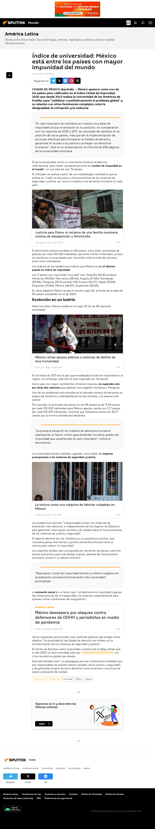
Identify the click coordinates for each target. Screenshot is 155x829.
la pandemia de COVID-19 (97, 652)
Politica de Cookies (115, 794)
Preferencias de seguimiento (58, 798)
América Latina (44, 607)
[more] (118, 242)
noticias (88, 679)
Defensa (60, 768)
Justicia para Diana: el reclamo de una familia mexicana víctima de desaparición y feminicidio (76, 234)
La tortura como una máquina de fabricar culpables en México (75, 506)
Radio (87, 768)
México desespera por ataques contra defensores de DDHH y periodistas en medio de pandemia (77, 617)
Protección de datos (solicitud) (18, 798)
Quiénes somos (10, 794)
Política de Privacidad (91, 794)
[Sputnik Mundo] (15, 25)
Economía (47, 768)
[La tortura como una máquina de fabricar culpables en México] (77, 481)
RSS (39, 798)
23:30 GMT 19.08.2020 (43, 74)
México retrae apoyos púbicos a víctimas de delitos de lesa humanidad (75, 359)
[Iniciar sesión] (135, 23)
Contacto (73, 794)
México (79, 679)
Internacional (54, 679)
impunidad (67, 679)
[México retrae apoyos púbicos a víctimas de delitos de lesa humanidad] (77, 334)
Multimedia (74, 768)
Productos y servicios (55, 794)
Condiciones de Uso (31, 794)
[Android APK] (12, 809)
